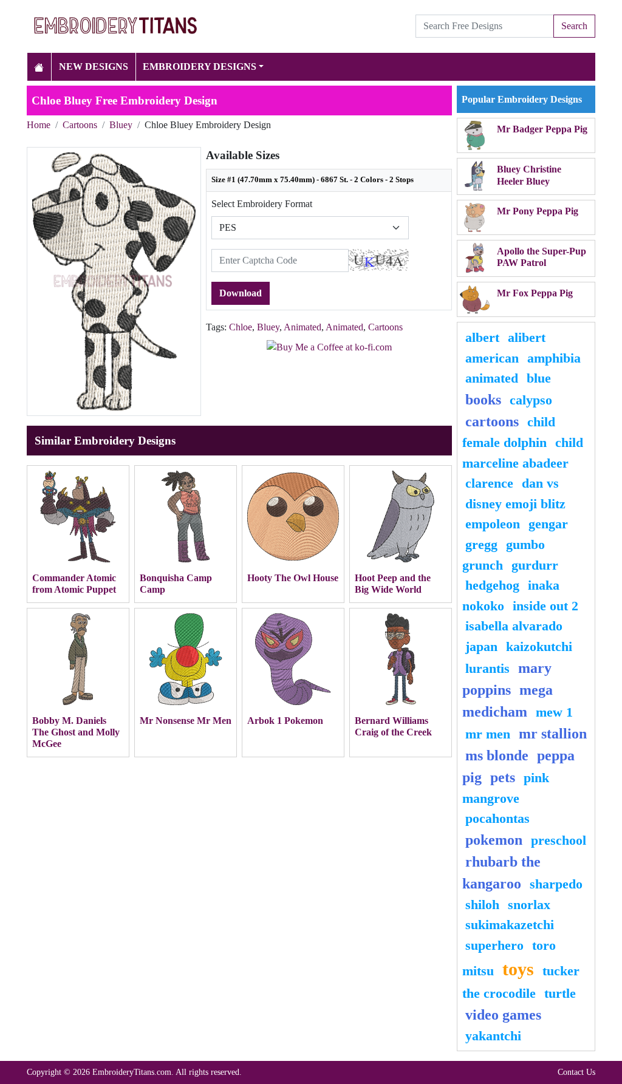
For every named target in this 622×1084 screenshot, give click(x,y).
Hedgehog (492, 585)
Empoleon (492, 523)
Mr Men (487, 733)
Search (574, 26)
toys (518, 969)
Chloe (240, 327)
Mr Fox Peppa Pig (535, 293)
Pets (502, 777)
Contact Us (576, 1072)
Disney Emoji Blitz (515, 503)
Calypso (531, 399)
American (492, 358)
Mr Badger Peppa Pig (542, 129)
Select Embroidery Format (261, 204)
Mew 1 (554, 712)
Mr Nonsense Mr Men (185, 720)
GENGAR (548, 523)
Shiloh (482, 904)
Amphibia (554, 358)
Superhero (494, 945)
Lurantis (487, 668)
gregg (481, 544)
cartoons (492, 421)
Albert (482, 337)
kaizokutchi (539, 646)
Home (38, 125)
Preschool (558, 840)
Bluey (120, 125)
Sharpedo (556, 883)
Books (483, 399)
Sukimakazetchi (509, 924)
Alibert (526, 337)
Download (240, 293)
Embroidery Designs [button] (199, 66)
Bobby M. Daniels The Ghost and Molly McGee (76, 732)
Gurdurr (534, 565)
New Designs (93, 66)
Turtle (560, 993)
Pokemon (493, 840)
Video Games (503, 1015)
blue (539, 378)
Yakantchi (493, 1035)
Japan (481, 646)
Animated (302, 327)
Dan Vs (540, 483)
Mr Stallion (553, 733)
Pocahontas (497, 818)
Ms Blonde (496, 755)
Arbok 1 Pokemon (285, 720)
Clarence (489, 483)
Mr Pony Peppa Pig (537, 211)
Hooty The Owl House (292, 578)
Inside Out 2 (545, 605)
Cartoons (80, 125)
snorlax (529, 904)
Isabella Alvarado (513, 625)
